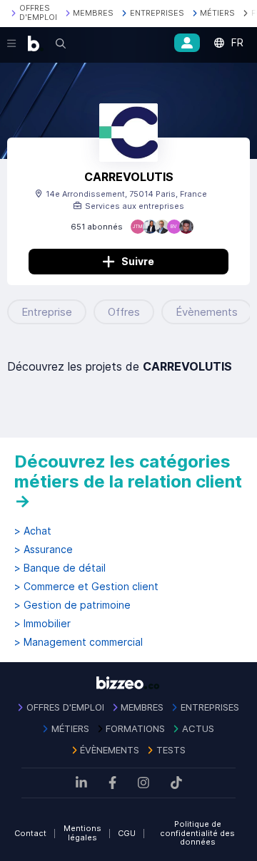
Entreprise (46, 312)
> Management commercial (78, 642)
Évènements (207, 312)
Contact (30, 833)
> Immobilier (42, 623)
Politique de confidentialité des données (197, 833)
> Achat (32, 531)
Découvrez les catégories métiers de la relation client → (128, 481)
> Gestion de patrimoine (72, 605)
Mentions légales (82, 832)
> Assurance (43, 549)
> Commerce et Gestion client (86, 586)
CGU (127, 833)
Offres (124, 312)
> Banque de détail (60, 568)
